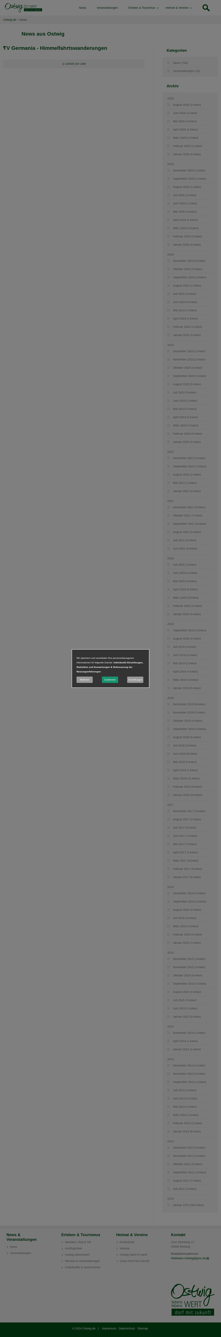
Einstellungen (135, 679)
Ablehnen (84, 679)
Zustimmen (110, 679)
